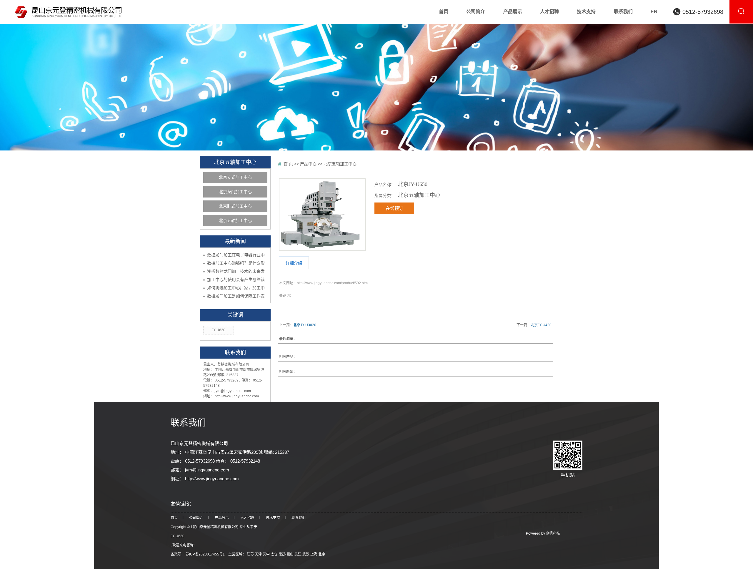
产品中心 (308, 163)
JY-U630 (218, 330)
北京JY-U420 (541, 325)
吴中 (267, 554)
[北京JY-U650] (322, 214)
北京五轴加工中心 (235, 220)
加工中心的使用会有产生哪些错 (236, 279)
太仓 (275, 554)
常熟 (282, 554)
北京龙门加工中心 (235, 192)
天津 (259, 554)
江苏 (251, 554)
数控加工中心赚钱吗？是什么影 (236, 263)
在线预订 (394, 208)
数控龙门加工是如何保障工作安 (236, 296)
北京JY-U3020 (304, 325)
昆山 (290, 554)
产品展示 (222, 518)
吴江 (298, 554)
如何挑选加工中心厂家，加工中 (236, 287)
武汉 (306, 554)
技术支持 (273, 518)
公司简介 (196, 518)
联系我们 (298, 518)
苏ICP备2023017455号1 (205, 554)
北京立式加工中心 (235, 177)
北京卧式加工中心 (235, 206)
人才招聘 (247, 518)
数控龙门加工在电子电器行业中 (236, 254)
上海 (314, 554)
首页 (174, 518)
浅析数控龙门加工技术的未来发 (236, 271)
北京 (321, 554)
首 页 (288, 163)
